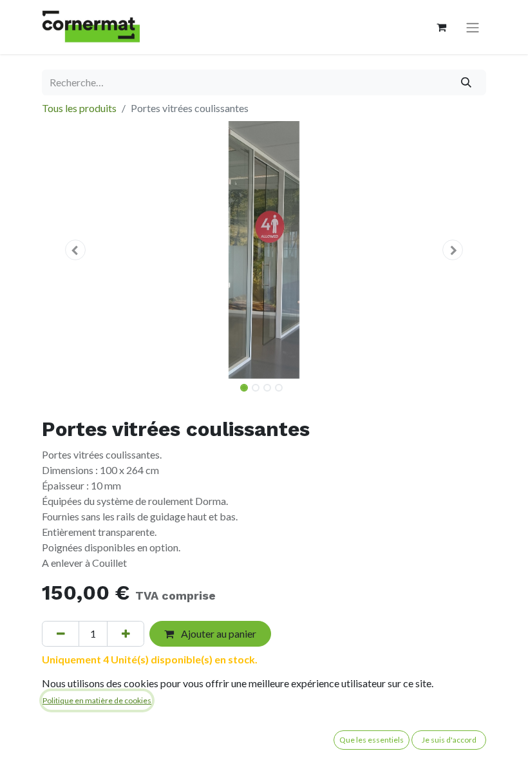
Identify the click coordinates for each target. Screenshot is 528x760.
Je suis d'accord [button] (449, 740)
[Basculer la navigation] (472, 27)
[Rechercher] (466, 82)
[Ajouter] (125, 634)
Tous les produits (79, 108)
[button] (75, 250)
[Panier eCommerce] (441, 27)
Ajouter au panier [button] (217, 633)
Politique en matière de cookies (96, 700)
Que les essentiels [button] (371, 740)
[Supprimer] (60, 634)
